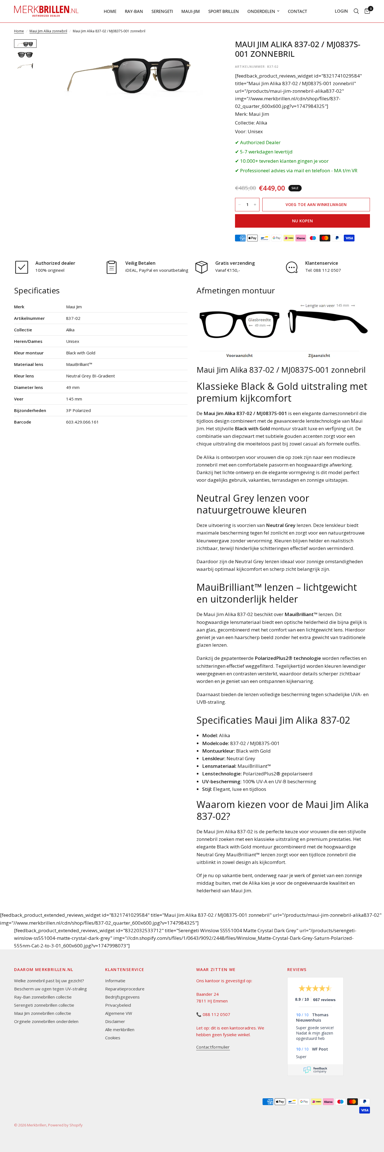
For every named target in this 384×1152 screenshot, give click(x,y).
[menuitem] (110, 11)
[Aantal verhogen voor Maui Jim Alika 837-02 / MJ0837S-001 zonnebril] (255, 204)
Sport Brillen (223, 11)
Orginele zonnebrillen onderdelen (46, 1021)
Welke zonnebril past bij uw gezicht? (49, 980)
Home (110, 11)
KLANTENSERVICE (124, 970)
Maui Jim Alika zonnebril (48, 31)
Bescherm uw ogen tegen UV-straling (50, 989)
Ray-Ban (134, 11)
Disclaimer (115, 1021)
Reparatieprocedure (124, 989)
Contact (297, 11)
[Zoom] (206, 51)
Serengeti (162, 11)
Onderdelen (261, 11)
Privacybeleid (118, 1005)
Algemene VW (118, 1013)
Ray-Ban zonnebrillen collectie (43, 997)
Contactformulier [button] (213, 1047)
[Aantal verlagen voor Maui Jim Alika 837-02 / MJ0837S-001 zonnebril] (239, 204)
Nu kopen (302, 220)
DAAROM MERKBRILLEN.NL (43, 970)
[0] (366, 11)
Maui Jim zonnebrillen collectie (42, 1013)
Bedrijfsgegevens (122, 997)
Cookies (112, 1037)
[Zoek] (356, 11)
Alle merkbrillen (119, 1029)
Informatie (115, 980)
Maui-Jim (190, 11)
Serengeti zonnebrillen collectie (44, 1005)
